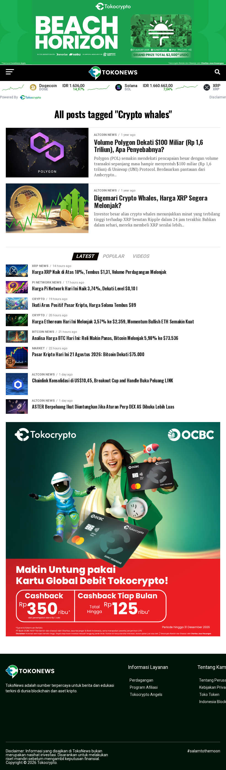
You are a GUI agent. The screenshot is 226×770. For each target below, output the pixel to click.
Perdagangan (141, 680)
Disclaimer (217, 97)
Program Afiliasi (144, 687)
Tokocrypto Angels (146, 695)
